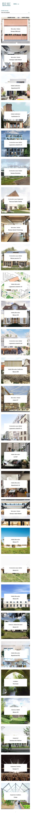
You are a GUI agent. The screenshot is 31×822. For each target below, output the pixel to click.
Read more (15, 30)
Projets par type (4, 10)
